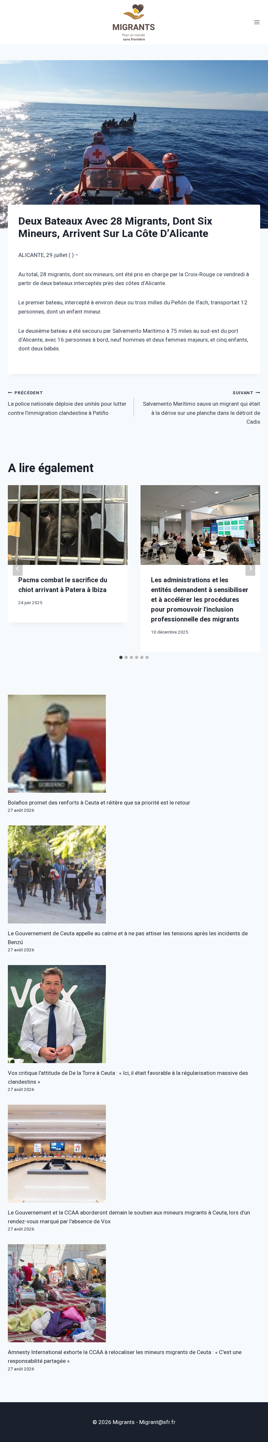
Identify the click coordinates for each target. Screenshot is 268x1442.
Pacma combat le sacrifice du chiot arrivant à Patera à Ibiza (62, 585)
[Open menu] (257, 22)
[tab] (121, 657)
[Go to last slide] (18, 568)
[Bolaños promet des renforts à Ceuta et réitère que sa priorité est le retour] (134, 744)
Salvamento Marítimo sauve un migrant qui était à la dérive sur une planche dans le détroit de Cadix (201, 408)
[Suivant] (250, 568)
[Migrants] (134, 22)
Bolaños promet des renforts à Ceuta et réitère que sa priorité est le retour (99, 803)
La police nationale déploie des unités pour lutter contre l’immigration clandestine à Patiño (67, 403)
